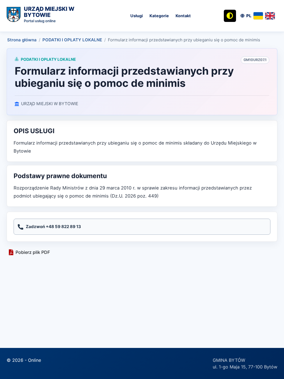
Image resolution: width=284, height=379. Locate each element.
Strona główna (22, 39)
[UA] (258, 16)
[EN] (270, 16)
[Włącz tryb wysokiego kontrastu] (230, 16)
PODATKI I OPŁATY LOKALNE (72, 39)
